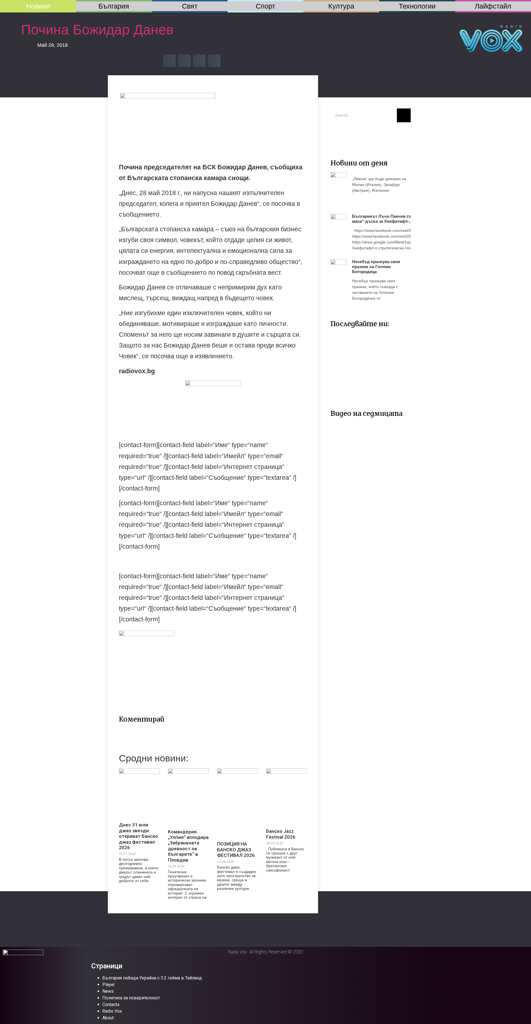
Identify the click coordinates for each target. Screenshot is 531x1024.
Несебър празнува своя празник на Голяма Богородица (376, 266)
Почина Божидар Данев (97, 29)
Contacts (110, 1004)
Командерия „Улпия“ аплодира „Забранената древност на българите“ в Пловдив (188, 846)
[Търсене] (404, 115)
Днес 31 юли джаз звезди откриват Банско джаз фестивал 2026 (138, 836)
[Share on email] (199, 61)
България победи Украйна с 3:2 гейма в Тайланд (152, 978)
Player (108, 984)
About (108, 1017)
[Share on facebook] (169, 61)
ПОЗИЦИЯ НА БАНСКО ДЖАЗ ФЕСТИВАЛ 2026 (236, 849)
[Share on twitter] (184, 61)
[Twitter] (337, 135)
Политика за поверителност (131, 997)
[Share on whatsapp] (214, 61)
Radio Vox (112, 1011)
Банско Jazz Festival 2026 (280, 833)
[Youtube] (354, 135)
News (108, 991)
